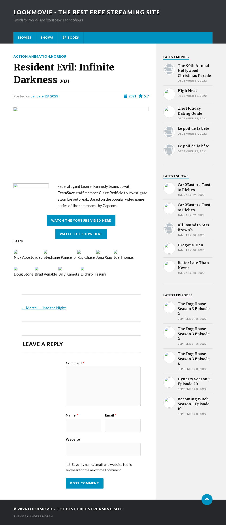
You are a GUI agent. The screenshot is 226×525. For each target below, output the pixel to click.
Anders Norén (41, 516)
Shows (47, 37)
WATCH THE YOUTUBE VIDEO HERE (81, 220)
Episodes (70, 37)
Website (73, 439)
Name (72, 415)
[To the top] (207, 499)
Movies (24, 37)
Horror (58, 56)
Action (20, 56)
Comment (75, 363)
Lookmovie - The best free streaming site (86, 12)
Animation (39, 56)
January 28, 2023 (44, 96)
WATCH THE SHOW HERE (81, 234)
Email (111, 415)
